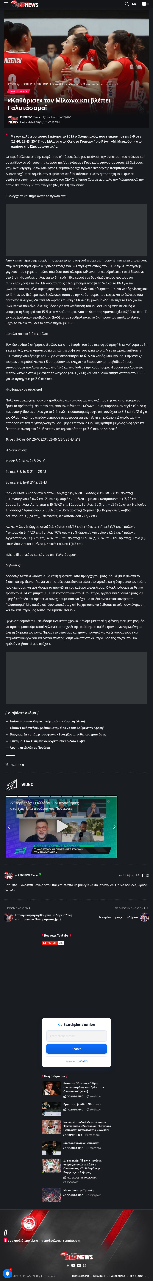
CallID (84, 1061)
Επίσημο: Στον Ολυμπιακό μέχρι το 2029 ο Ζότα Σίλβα (47, 741)
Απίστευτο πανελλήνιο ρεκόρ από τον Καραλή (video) (47, 721)
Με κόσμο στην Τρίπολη (78, 1190)
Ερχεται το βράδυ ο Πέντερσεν (82, 1104)
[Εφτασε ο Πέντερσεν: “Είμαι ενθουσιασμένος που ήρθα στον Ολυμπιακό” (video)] (51, 1088)
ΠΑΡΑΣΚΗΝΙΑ (74, 1135)
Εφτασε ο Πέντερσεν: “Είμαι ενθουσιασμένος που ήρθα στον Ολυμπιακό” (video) (83, 1087)
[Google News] (79, 1265)
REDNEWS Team (30, 117)
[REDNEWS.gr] (24, 4)
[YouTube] (73, 1265)
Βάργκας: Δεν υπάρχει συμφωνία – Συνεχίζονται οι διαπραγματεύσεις (58, 734)
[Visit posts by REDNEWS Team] (13, 119)
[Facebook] (142, 875)
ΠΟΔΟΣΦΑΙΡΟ (75, 1096)
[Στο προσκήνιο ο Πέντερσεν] (51, 1148)
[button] (7, 4)
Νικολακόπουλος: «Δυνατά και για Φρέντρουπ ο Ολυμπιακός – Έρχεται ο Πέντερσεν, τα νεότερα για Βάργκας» (87, 1125)
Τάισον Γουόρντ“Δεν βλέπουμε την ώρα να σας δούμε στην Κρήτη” (57, 728)
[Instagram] (147, 875)
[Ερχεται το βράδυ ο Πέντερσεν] (51, 1109)
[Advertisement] (76, 230)
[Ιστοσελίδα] (138, 875)
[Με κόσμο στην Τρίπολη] (51, 1195)
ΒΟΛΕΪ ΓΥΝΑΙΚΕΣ (18, 91)
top (22, 764)
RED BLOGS (73, 1177)
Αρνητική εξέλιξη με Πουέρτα (30, 747)
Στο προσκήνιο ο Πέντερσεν (81, 1142)
